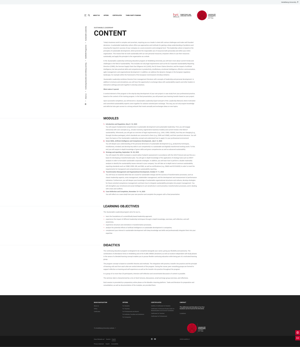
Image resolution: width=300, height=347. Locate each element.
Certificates (117, 15)
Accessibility (114, 344)
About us (96, 15)
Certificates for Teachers (157, 313)
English (114, 339)
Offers (106, 15)
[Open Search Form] (90, 15)
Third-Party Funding (133, 15)
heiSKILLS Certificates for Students (160, 306)
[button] (107, 302)
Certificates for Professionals (159, 316)
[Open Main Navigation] (86, 15)
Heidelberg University (288, 2)
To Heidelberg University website (104, 328)
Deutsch (108, 339)
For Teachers (126, 308)
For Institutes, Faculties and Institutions (133, 314)
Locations (183, 313)
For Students (126, 306)
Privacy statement (99, 344)
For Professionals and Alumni (130, 311)
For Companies (126, 317)
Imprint (108, 344)
